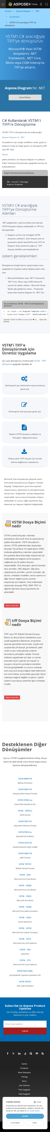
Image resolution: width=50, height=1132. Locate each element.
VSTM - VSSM (25, 907)
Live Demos (24, 1085)
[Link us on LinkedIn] (19, 1053)
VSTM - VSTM (25, 928)
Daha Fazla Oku (12, 605)
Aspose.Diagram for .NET (13, 137)
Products (24, 1068)
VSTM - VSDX (25, 896)
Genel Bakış (25, 97)
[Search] (46, 4)
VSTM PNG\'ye (25, 832)
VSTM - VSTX (25, 939)
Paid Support (24, 1094)
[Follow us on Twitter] (13, 1053)
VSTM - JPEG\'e (25, 811)
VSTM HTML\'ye (25, 800)
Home (24, 1064)
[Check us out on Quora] (31, 1053)
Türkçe (34, 4)
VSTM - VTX (25, 960)
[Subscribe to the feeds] (43, 1053)
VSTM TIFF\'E (25, 864)
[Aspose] (18, 4)
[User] (41, 4)
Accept (25, 1116)
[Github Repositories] (37, 1053)
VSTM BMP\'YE (25, 779)
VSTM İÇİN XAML (25, 971)
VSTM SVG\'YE (25, 843)
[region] (25, 313)
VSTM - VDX (25, 875)
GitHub (6, 322)
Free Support (24, 1089)
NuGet (5, 154)
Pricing (24, 1076)
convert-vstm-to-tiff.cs (13, 319)
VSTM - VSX (25, 949)
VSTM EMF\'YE (25, 789)
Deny (35, 1123)
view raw (43, 319)
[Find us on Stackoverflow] (25, 1053)
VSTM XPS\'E (25, 982)
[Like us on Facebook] (8, 1053)
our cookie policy (33, 1111)
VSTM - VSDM (25, 885)
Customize (15, 1123)
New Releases (24, 1072)
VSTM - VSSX (25, 917)
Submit (25, 1031)
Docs (24, 1081)
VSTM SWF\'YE (25, 853)
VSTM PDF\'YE (25, 821)
